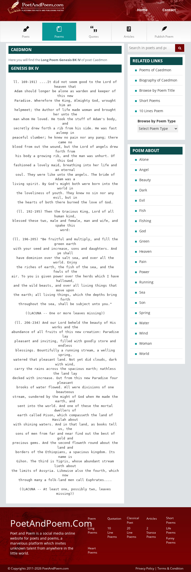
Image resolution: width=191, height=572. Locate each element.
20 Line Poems (131, 532)
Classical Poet (133, 520)
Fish (142, 210)
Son (142, 302)
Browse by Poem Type (157, 121)
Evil (142, 200)
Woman (145, 343)
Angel (144, 169)
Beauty (145, 179)
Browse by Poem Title (157, 90)
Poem (92, 518)
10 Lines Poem (151, 110)
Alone (144, 159)
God (142, 231)
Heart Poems (92, 550)
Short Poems (149, 100)
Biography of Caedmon (158, 80)
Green (144, 241)
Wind (143, 333)
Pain (142, 261)
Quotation (114, 518)
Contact (169, 9)
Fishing (145, 220)
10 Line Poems (112, 532)
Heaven (145, 251)
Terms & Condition (170, 568)
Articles (151, 518)
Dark (143, 190)
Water (144, 323)
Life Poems (171, 530)
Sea (142, 292)
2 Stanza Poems (151, 532)
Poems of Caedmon (155, 70)
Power (144, 271)
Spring (144, 312)
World (144, 353)
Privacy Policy (145, 568)
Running (146, 282)
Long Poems (92, 530)
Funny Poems (171, 540)
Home (142, 9)
